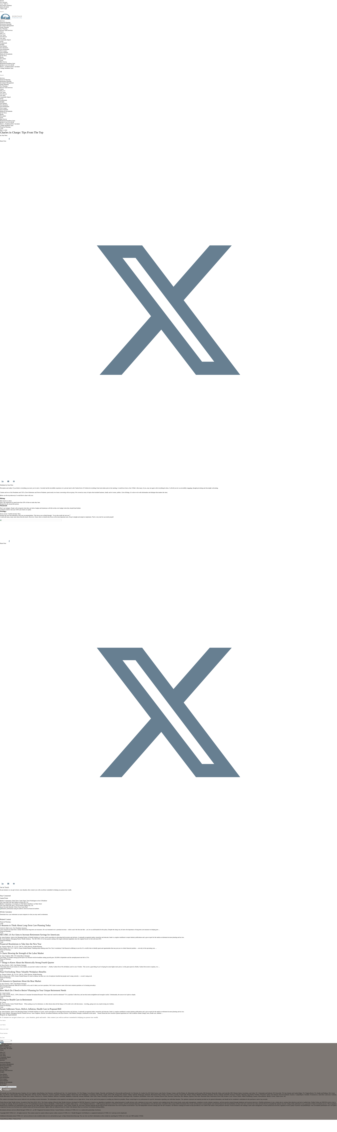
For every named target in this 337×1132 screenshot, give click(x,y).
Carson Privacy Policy (6, 1119)
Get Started (3, 918)
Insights (2, 44)
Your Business (4, 47)
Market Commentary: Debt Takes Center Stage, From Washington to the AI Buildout (23, 900)
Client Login (3, 8)
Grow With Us (4, 4)
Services (2, 21)
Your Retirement (4, 49)
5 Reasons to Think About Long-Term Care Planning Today (25, 925)
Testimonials (3, 43)
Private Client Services (6, 30)
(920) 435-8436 (4, 7)
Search (2, 0)
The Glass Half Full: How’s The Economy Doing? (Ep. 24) (16, 905)
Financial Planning (5, 22)
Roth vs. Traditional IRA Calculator (10, 66)
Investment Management (7, 25)
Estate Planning (4, 27)
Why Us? (2, 33)
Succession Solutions (6, 5)
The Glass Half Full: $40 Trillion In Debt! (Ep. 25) (14, 902)
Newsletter (3, 59)
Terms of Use (17, 1119)
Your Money (3, 46)
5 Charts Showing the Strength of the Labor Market (22, 953)
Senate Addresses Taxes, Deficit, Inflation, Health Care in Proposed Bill (30, 1009)
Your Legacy (3, 51)
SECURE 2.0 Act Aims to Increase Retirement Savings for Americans (30, 935)
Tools (1, 60)
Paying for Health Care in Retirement (16, 1000)
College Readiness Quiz (6, 68)
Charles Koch (78, 488)
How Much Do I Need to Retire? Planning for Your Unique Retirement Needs (33, 990)
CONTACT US (4, 70)
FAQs (1, 41)
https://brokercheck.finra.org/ (71, 1116)
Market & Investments (6, 54)
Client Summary (11, 1087)
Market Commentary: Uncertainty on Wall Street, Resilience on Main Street (21, 904)
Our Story (3, 38)
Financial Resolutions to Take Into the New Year (20, 944)
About (2, 32)
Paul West (10, 485)
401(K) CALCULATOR (7, 65)
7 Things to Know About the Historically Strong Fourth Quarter (27, 962)
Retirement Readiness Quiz (7, 63)
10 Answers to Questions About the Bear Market (20, 981)
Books (2, 57)
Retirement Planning (5, 24)
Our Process (3, 36)
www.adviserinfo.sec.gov (54, 1116)
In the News (3, 55)
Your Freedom (4, 52)
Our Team (3, 35)
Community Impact (5, 40)
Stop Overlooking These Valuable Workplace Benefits (23, 972)
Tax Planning (3, 29)
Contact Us (3, 894)
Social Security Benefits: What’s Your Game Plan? (14, 907)
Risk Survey (3, 62)
